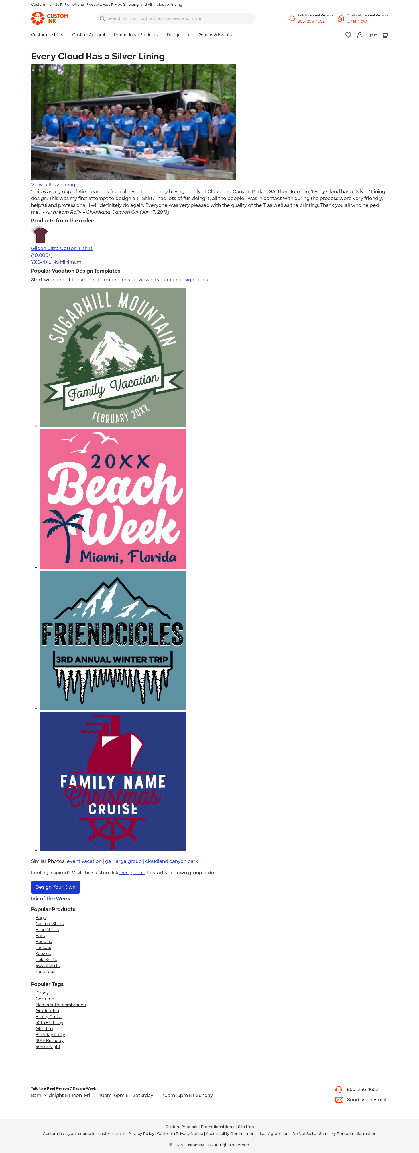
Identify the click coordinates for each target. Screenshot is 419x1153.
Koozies (43, 953)
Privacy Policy (141, 1133)
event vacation (84, 861)
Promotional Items (218, 1126)
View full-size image (54, 185)
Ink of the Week (50, 898)
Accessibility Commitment (231, 1133)
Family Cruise (49, 1016)
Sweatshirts (48, 965)
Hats (40, 935)
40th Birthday (50, 1040)
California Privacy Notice (180, 1133)
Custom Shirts (50, 923)
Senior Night (48, 1046)
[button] (367, 21)
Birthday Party (50, 1034)
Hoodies (44, 941)
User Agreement (274, 1133)
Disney (42, 992)
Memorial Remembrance (61, 1004)
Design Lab (132, 873)
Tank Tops (45, 971)
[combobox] (176, 18)
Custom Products (181, 1126)
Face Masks (47, 929)
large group (128, 861)
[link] (49, 18)
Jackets (43, 947)
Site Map (246, 1126)
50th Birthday (49, 1022)
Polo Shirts (46, 959)
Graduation (47, 1010)
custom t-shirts (112, 1133)
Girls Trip (44, 1028)
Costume (45, 998)
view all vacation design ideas (173, 280)
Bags (41, 917)
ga (108, 861)
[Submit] (102, 18)
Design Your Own (56, 887)
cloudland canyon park (171, 861)
